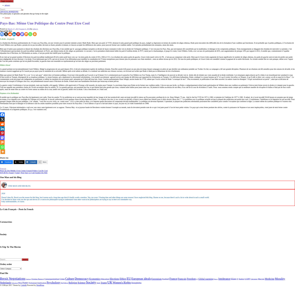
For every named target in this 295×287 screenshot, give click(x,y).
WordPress (40, 285)
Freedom (191, 278)
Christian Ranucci (37, 279)
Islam (233, 279)
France (173, 278)
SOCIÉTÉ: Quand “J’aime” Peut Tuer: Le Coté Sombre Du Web (23, 173)
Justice (241, 279)
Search (25, 259)
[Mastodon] (22, 34)
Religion (73, 282)
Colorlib (24, 285)
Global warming (206, 279)
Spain (98, 283)
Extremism (156, 279)
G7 (197, 279)
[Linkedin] (14, 34)
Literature (254, 279)
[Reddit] (10, 34)
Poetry (25, 282)
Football (165, 279)
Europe (7, 18)
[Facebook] (2, 34)
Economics (94, 278)
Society (91, 282)
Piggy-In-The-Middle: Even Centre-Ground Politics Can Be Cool (24, 171)
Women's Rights (122, 282)
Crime (62, 279)
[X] (6, 34)
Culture (69, 278)
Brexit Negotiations (12, 278)
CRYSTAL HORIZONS (9, 12)
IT (237, 279)
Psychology (53, 282)
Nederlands (5, 282)
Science (82, 282)
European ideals (141, 278)
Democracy (82, 278)
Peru (20, 283)
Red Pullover (64, 283)
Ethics (123, 278)
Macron (261, 279)
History (216, 279)
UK (109, 282)
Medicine (269, 278)
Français (3, 169)
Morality (280, 278)
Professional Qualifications (37, 283)
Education (105, 279)
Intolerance (224, 278)
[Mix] (26, 34)
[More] (34, 34)
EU (129, 278)
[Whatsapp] (30, 34)
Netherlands (15, 283)
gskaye (35, 29)
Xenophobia (136, 283)
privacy (7, 5)
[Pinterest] (18, 34)
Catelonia (28, 279)
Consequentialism (51, 279)
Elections (114, 278)
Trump (104, 282)
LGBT (247, 279)
